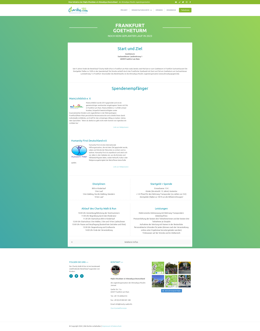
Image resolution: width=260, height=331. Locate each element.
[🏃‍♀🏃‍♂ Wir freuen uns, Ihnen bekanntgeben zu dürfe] (158, 268)
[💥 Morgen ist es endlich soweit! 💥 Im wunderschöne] (171, 268)
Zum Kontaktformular (119, 308)
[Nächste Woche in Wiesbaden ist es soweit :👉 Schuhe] (171, 281)
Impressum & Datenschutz (111, 326)
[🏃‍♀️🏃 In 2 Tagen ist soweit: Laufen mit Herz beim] (184, 268)
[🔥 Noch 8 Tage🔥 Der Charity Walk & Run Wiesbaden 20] (158, 281)
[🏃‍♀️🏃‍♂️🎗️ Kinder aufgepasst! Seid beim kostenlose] (184, 281)
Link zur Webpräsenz (120, 127)
